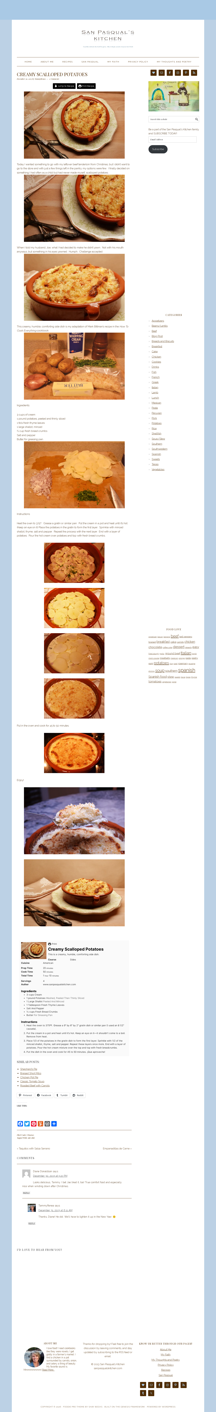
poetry (195, 658)
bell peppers (185, 636)
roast (175, 664)
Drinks (155, 366)
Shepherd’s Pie (28, 1069)
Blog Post (157, 336)
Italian (155, 387)
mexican (174, 658)
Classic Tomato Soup (32, 1081)
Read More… (48, 1369)
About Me (165, 1349)
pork (150, 663)
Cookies (156, 361)
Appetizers (158, 320)
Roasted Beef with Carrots (35, 1085)
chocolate (155, 647)
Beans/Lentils (160, 325)
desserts (188, 647)
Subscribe (158, 149)
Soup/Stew (158, 438)
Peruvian (157, 413)
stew (170, 676)
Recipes (165, 1369)
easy (195, 647)
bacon (160, 637)
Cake (155, 351)
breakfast (163, 641)
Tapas (155, 464)
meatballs (165, 658)
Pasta (155, 407)
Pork (154, 418)
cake (173, 641)
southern (171, 671)
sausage (191, 664)
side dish (31, 1138)
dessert (178, 647)
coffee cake (167, 647)
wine (174, 682)
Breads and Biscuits (163, 341)
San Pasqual (166, 1375)
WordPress (169, 1407)
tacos (183, 677)
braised (152, 642)
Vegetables (158, 469)
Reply (26, 1193)
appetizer (152, 637)
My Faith (165, 1354)
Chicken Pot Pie (29, 1077)
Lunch (155, 397)
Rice (154, 428)
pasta (188, 658)
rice (171, 664)
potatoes (161, 663)
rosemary (183, 663)
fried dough (153, 654)
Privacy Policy (166, 1364)
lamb (194, 654)
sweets (177, 677)
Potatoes (30, 1135)
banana (167, 637)
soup (160, 670)
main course (153, 658)
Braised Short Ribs (30, 1073)
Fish (154, 372)
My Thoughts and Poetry (166, 1359)
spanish (186, 670)
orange (182, 658)
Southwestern (159, 448)
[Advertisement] (108, 9)
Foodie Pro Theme (73, 1407)
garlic (161, 654)
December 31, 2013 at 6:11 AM (55, 1210)
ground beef (172, 653)
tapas (188, 677)
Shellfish (156, 433)
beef (175, 636)
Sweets (156, 459)
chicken (189, 641)
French (156, 377)
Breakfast (157, 346)
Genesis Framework (133, 1407)
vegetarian (166, 682)
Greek (155, 382)
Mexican (156, 402)
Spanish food (157, 676)
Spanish (156, 454)
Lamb (155, 392)
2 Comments (54, 79)
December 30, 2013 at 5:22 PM (50, 1176)
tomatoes (154, 681)
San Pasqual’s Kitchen (108, 37)
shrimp (151, 671)
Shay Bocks (95, 1407)
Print (54, 944)
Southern (157, 443)
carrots (180, 642)
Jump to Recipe (65, 86)
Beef (154, 331)
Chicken (156, 356)
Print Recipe (87, 86)
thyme (194, 677)
